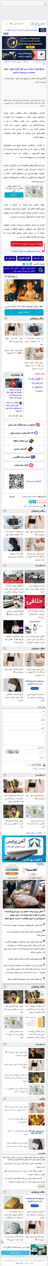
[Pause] (7, 299)
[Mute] (11, 299)
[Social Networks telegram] (23, 264)
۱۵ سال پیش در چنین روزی (21, 433)
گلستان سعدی (20, 449)
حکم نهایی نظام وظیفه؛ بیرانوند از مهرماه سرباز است (22, 925)
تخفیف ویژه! (15, 1252)
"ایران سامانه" (19, 1263)
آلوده (30, 506)
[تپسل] (5, 276)
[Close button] (46, 1242)
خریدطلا (14, 194)
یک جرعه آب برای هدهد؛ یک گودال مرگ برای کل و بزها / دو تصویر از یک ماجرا (14, 394)
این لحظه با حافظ (20, 441)
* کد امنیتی (41, 747)
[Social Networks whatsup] (30, 264)
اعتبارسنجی (42, 769)
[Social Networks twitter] (27, 264)
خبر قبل (11, 258)
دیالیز (25, 506)
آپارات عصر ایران (21, 465)
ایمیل (43, 720)
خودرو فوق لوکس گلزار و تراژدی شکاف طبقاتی (25, 959)
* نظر (43, 728)
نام (44, 711)
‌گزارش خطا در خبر (42, 502)
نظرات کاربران (24, 258)
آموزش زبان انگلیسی (21, 457)
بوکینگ (35, 769)
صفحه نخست (42, 62)
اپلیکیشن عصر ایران (33, 481)
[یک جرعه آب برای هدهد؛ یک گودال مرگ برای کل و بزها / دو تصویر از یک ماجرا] (13, 383)
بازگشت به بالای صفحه (34, 833)
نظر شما (41, 707)
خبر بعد (36, 258)
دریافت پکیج (24, 312)
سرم (34, 506)
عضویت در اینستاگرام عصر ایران (21, 425)
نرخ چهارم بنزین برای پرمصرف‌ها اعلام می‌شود (24, 979)
